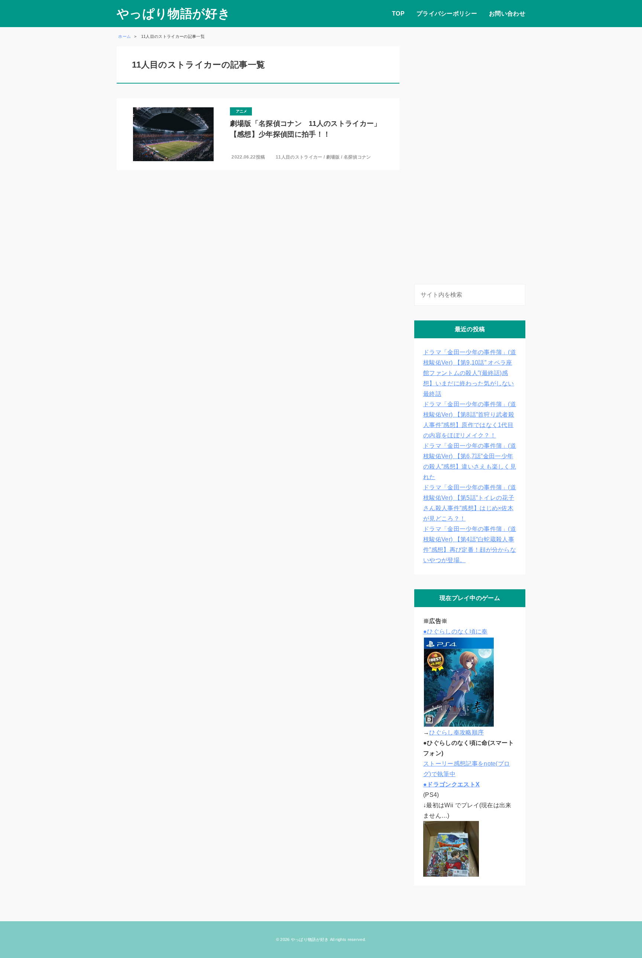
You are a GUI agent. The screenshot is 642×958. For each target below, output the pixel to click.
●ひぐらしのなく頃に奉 (455, 631)
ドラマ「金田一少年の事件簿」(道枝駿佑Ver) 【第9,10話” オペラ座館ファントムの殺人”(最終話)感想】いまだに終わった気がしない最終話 (469, 373)
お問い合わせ (507, 13)
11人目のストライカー (299, 157)
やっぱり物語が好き (173, 13)
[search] (518, 294)
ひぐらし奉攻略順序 (456, 732)
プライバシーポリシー (446, 13)
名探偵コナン (357, 157)
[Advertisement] (469, 157)
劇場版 (333, 157)
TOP (398, 13)
